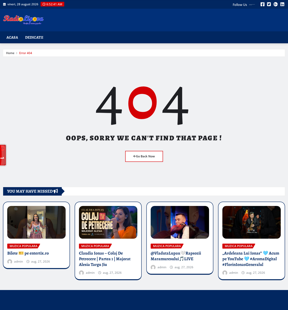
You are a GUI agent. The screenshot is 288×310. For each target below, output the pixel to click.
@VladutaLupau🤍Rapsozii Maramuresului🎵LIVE (176, 256)
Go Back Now (145, 156)
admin (18, 261)
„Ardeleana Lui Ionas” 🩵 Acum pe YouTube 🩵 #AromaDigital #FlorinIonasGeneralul (250, 258)
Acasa (12, 37)
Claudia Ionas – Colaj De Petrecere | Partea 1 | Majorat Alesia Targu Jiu (104, 258)
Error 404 (25, 53)
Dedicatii (34, 37)
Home (10, 53)
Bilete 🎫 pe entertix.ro (28, 253)
